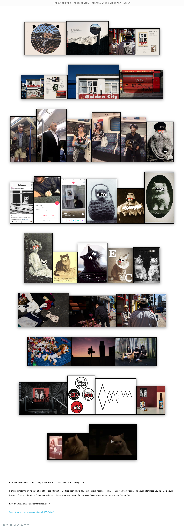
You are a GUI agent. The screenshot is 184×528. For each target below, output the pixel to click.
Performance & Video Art (106, 3)
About (127, 3)
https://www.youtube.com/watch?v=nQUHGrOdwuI (31, 512)
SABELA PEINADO (62, 3)
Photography (81, 3)
